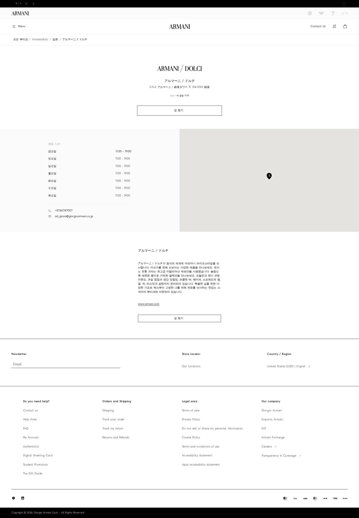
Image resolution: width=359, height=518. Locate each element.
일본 (55, 39)
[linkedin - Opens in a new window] (23, 498)
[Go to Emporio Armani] (321, 13)
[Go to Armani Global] (20, 13)
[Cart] (345, 26)
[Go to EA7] (333, 13)
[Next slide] (33, 3)
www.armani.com (148, 304)
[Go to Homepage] (179, 26)
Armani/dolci (40, 39)
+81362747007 (64, 210)
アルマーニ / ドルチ (74, 39)
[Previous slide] (26, 3)
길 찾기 (178, 318)
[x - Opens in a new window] (13, 498)
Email (17, 364)
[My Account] (334, 26)
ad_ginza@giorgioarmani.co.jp (74, 216)
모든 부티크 (20, 39)
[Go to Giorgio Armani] (310, 13)
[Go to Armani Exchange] (345, 13)
